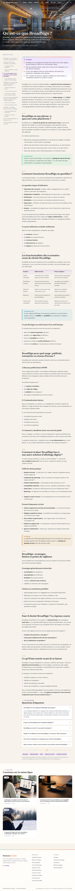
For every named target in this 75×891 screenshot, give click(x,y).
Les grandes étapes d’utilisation (9, 66)
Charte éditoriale (58, 867)
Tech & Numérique (12, 25)
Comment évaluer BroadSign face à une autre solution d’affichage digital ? (11, 99)
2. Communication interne (10, 91)
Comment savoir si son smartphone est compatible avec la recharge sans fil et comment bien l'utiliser (54, 800)
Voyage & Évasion (36, 857)
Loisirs (59, 2)
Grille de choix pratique (9, 102)
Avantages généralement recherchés (10, 112)
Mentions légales (58, 865)
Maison (30, 2)
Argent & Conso (36, 867)
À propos (56, 857)
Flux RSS (7, 865)
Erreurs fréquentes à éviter (10, 105)
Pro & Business (36, 878)
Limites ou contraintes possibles (9, 115)
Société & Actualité (37, 875)
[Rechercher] (67, 2)
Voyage (25, 2)
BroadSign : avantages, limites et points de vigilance (11, 108)
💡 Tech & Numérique (8, 28)
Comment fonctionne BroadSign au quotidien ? (10, 63)
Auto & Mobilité (36, 862)
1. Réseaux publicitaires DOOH (9, 88)
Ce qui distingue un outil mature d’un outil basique (10, 79)
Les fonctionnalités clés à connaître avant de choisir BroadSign (10, 75)
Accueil (4, 25)
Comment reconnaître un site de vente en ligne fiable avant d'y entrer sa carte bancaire (17, 800)
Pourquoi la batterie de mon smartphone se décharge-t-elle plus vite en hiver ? (15, 832)
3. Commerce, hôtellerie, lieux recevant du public (10, 94)
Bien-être (53, 2)
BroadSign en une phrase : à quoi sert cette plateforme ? (11, 59)
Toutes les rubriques (59, 860)
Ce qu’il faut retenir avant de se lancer (11, 123)
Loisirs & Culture (36, 873)
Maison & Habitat (36, 860)
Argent (47, 2)
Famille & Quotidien (37, 880)
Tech (42, 2)
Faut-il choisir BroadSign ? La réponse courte (11, 119)
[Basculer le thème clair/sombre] (70, 2)
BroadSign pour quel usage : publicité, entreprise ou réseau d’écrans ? (11, 84)
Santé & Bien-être (36, 870)
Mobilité (36, 2)
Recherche (56, 862)
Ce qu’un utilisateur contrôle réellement (11, 70)
